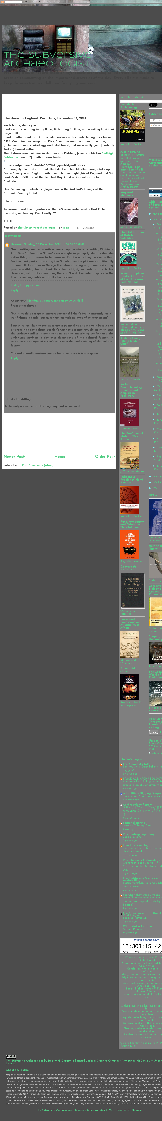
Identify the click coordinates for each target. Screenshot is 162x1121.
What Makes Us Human (139, 926)
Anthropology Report (137, 804)
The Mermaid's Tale (136, 764)
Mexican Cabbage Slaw (137, 825)
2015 (156, 213)
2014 (156, 219)
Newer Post (14, 457)
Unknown (17, 244)
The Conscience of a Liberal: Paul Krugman (142, 914)
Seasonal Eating (134, 823)
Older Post (105, 457)
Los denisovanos (133, 837)
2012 (156, 482)
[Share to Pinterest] (93, 228)
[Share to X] (89, 228)
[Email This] (84, 228)
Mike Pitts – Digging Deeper (142, 793)
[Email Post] (78, 227)
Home (59, 457)
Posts (156, 120)
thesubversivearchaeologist (37, 227)
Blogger (136, 1110)
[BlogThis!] (86, 228)
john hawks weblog (135, 845)
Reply (14, 290)
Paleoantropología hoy (138, 834)
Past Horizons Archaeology (141, 860)
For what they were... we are (142, 895)
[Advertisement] (47, 100)
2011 (156, 488)
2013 (156, 476)
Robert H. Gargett (59, 1060)
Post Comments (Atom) (37, 465)
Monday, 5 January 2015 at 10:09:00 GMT (55, 300)
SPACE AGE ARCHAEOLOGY (142, 778)
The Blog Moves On (135, 918)
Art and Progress (133, 929)
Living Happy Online (25, 285)
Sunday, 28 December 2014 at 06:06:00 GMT (54, 244)
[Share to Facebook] (91, 228)
